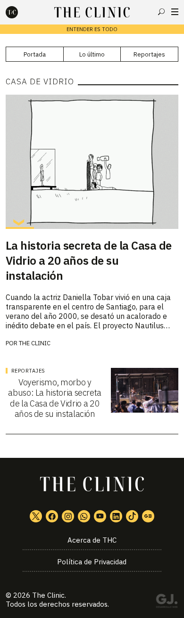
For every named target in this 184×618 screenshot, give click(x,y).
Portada (35, 54)
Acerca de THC (92, 540)
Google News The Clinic (148, 516)
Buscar (161, 11)
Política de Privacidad (91, 561)
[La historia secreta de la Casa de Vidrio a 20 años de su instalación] (92, 161)
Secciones (174, 11)
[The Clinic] (20, 12)
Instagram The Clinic (68, 516)
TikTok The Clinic (132, 516)
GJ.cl (166, 602)
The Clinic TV (100, 516)
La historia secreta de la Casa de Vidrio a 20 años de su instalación (89, 260)
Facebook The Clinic (52, 516)
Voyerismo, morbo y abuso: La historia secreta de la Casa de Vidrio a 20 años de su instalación (54, 398)
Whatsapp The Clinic (84, 516)
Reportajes (149, 54)
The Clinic (34, 343)
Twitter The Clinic (36, 516)
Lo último (92, 54)
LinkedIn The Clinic (116, 516)
